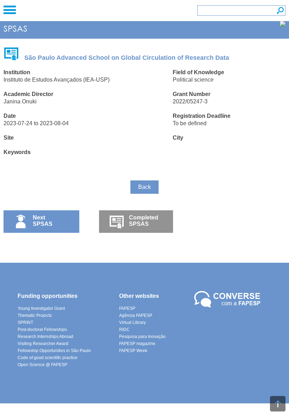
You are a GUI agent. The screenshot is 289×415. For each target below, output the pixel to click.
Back (144, 187)
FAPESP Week (133, 350)
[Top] (277, 403)
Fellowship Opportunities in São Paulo (54, 350)
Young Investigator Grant (41, 308)
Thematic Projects (35, 315)
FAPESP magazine (137, 343)
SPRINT (25, 322)
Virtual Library (132, 322)
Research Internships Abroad (45, 336)
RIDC (124, 329)
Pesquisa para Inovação (142, 336)
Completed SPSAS (143, 221)
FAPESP (127, 308)
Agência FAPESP (135, 315)
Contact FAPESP (228, 299)
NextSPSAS (43, 221)
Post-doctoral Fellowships (42, 329)
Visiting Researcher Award (43, 343)
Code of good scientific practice (48, 357)
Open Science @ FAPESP (42, 364)
